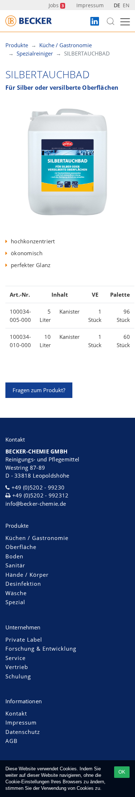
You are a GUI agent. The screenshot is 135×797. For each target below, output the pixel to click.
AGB (11, 740)
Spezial (15, 602)
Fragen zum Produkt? (39, 390)
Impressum (90, 5)
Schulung (18, 676)
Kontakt (16, 713)
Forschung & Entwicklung (40, 648)
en (126, 5)
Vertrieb (16, 666)
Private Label (23, 639)
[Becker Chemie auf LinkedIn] (94, 21)
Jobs (56, 5)
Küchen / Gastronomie (36, 537)
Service (15, 657)
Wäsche (16, 593)
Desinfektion (23, 583)
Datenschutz (22, 731)
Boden (14, 556)
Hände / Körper (27, 574)
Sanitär (15, 565)
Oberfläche (20, 546)
